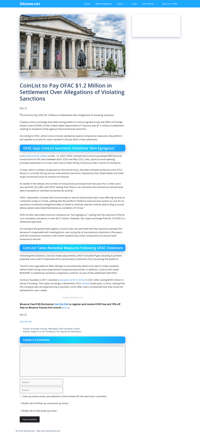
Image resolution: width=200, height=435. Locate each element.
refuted (86, 283)
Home (87, 3)
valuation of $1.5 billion (72, 279)
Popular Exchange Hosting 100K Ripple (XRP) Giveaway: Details (51, 328)
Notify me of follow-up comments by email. (45, 403)
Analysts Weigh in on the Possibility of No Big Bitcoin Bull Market (52, 331)
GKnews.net (30, 3)
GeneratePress (53, 430)
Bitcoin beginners (104, 3)
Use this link (61, 304)
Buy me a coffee (170, 3)
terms (65, 307)
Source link (26, 321)
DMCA (120, 3)
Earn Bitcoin (147, 3)
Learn (134, 3)
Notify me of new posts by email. (39, 410)
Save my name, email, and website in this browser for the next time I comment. (65, 396)
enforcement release (36, 155)
